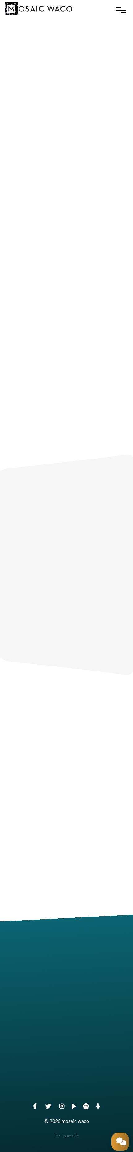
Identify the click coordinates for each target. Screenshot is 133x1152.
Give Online (66, 1095)
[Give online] (66, 1060)
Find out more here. (95, 634)
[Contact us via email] (66, 955)
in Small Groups (66, 570)
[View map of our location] (66, 1008)
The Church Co (66, 1135)
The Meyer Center (66, 1042)
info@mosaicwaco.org (66, 990)
